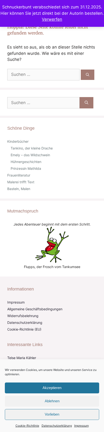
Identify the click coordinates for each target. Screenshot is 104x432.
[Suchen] (87, 75)
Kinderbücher (18, 141)
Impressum (81, 425)
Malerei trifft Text (20, 182)
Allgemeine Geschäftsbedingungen (34, 309)
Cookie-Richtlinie (27, 425)
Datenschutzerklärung (57, 425)
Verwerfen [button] (52, 19)
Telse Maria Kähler (21, 358)
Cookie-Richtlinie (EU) (24, 329)
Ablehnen (52, 401)
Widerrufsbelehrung (22, 316)
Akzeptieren (52, 388)
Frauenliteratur (18, 175)
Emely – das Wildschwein (30, 155)
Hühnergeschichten (26, 162)
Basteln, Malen (18, 189)
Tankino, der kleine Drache (32, 148)
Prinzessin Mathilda (26, 168)
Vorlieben (52, 414)
